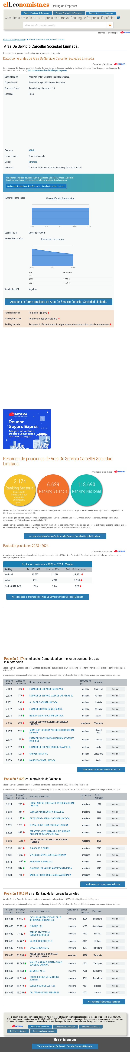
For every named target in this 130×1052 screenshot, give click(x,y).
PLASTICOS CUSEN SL (39, 848)
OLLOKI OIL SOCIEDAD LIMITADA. (43, 702)
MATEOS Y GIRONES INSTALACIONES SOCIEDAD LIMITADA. (46, 963)
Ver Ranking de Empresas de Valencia (103, 884)
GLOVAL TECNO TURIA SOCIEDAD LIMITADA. (49, 825)
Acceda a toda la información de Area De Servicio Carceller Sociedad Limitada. (65, 536)
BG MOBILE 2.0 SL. (38, 971)
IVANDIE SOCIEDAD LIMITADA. (42, 760)
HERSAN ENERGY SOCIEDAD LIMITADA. (46, 715)
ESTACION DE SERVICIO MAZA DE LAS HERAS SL (51, 695)
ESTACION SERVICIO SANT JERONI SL (46, 709)
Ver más (116, 689)
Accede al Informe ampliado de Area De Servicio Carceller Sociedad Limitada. (58, 302)
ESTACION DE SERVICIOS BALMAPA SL (46, 689)
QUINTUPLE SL (36, 926)
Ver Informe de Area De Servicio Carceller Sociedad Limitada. (65, 1046)
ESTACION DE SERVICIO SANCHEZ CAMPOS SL (50, 747)
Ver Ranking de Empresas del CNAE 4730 (101, 769)
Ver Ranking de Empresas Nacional (104, 1001)
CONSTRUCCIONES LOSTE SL (42, 986)
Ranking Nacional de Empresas (36, 13)
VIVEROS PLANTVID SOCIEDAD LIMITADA (48, 855)
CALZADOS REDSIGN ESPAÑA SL (44, 992)
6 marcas (33, 162)
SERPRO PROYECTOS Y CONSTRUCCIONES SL (40, 933)
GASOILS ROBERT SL (38, 753)
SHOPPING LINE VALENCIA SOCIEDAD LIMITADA (51, 868)
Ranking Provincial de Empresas (69, 13)
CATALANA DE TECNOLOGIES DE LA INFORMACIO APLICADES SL (45, 918)
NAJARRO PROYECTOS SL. (41, 941)
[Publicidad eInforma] (27, 448)
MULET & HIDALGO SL (39, 947)
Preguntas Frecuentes (40, 1027)
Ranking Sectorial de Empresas (101, 13)
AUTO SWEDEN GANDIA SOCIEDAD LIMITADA (50, 818)
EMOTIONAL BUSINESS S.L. (41, 861)
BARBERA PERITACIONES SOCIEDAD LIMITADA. (51, 875)
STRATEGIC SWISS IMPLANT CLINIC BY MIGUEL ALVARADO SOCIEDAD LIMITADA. (50, 832)
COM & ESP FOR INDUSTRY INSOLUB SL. (47, 812)
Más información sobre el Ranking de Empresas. (47, 70)
